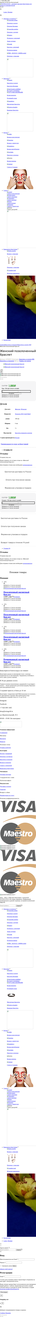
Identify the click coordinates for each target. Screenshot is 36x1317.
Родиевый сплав (12, 98)
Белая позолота (11, 95)
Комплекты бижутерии (7, 768)
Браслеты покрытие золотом (23, 433)
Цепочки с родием (12, 32)
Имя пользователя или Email (9, 1259)
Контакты (3, 738)
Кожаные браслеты (12, 110)
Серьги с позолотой (6, 765)
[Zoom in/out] (6, 377)
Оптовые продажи (5, 774)
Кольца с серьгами (12, 254)
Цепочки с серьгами (13, 56)
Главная (2, 345)
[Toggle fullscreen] (4, 377)
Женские (17, 409)
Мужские (24, 409)
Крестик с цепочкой (13, 47)
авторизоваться (27, 465)
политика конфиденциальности (9, 1289)
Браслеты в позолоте (11, 345)
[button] (10, 395)
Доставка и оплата (5, 786)
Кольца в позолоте (5, 762)
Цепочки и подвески (6, 756)
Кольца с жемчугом (13, 143)
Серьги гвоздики (12, 197)
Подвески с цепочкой (13, 38)
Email (2, 1276)
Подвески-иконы (12, 50)
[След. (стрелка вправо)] (2, 1316)
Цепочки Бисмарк (12, 26)
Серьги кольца (11, 203)
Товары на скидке (25, 361)
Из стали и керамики (13, 90)
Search (18, 905)
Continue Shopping (5, 1313)
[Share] (2, 377)
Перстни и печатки (12, 155)
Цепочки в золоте (12, 23)
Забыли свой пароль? (6, 1269)
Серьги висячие (11, 200)
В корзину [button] (17, 596)
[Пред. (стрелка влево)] (0, 1316)
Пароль (2, 1262)
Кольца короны (11, 161)
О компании (3, 732)
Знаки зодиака (11, 41)
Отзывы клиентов (5, 747)
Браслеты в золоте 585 (24, 345)
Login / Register (7, 12)
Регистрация (4, 1292)
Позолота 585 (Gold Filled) (23, 414)
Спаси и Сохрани (12, 167)
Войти (14, 1266)
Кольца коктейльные (13, 149)
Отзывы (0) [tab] (7, 450)
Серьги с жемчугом (13, 206)
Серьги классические (13, 193)
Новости (2, 741)
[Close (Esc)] (0, 377)
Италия (17, 437)
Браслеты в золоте (12, 83)
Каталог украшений (6, 753)
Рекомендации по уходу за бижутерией (14, 444)
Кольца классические (13, 137)
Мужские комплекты (13, 273)
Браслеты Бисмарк (12, 86)
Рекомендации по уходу (7, 795)
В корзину (11, 393)
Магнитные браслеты (13, 104)
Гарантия (3, 789)
